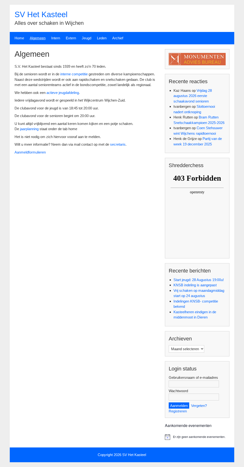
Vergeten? (199, 406)
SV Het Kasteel (41, 14)
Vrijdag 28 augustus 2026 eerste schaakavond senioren (192, 95)
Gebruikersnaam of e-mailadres (193, 377)
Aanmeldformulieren (30, 152)
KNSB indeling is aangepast (195, 285)
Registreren (178, 411)
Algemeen (38, 38)
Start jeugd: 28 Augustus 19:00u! (198, 280)
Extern (71, 38)
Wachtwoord (178, 391)
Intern (55, 38)
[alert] (197, 437)
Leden (102, 38)
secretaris (118, 144)
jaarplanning (30, 129)
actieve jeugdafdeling (62, 93)
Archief (117, 38)
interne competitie (74, 74)
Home (19, 38)
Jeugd (86, 38)
